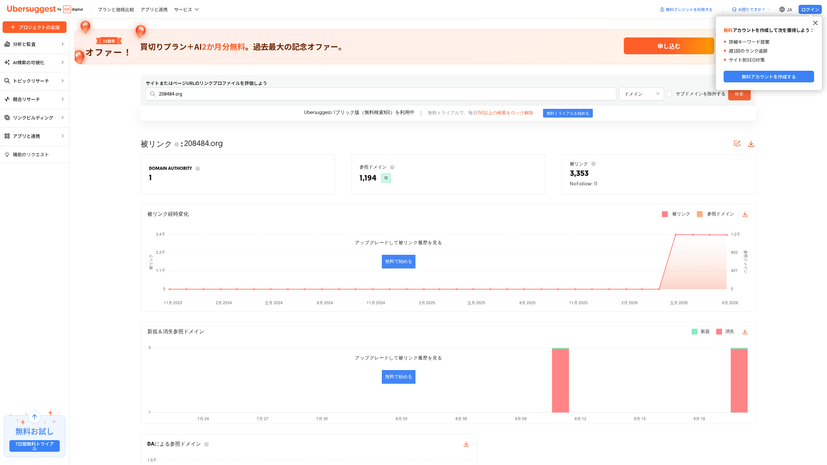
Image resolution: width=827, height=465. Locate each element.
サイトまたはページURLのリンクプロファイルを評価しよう (206, 83)
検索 (739, 94)
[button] (187, 9)
